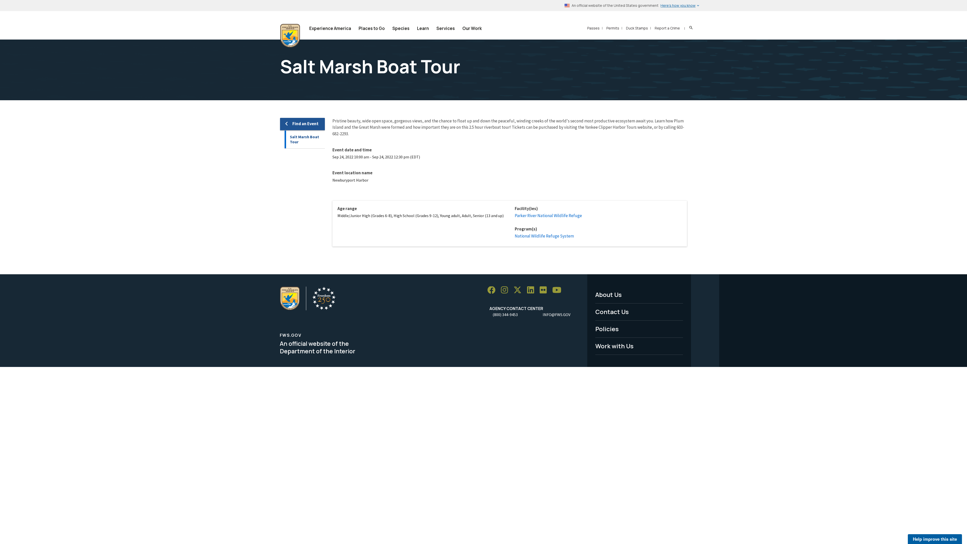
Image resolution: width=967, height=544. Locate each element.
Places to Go (372, 28)
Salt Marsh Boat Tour (304, 139)
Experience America (330, 28)
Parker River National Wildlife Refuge (548, 215)
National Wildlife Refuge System (544, 236)
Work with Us (614, 346)
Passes (593, 28)
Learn (423, 28)
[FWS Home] (290, 36)
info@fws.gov (556, 314)
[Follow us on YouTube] (558, 290)
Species (400, 28)
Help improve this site (935, 539)
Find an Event (305, 123)
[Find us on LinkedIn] (532, 290)
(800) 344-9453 (505, 314)
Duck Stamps (637, 28)
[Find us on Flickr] (545, 290)
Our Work (472, 28)
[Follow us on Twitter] (519, 290)
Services (445, 28)
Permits (612, 28)
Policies (607, 329)
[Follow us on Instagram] (506, 290)
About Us (608, 294)
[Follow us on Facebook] (493, 290)
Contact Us (612, 312)
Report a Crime (667, 28)
